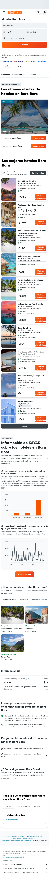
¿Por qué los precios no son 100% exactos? (20, 872)
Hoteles (22, 836)
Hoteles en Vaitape (12, 820)
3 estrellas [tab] (24, 599)
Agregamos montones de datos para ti (18, 868)
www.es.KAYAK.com (11, 836)
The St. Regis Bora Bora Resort (31, 280)
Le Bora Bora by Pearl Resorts (30, 304)
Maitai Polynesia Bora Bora (29, 256)
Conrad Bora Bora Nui (27, 181)
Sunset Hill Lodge (25, 401)
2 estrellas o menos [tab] (39, 599)
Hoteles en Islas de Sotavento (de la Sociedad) (16, 840)
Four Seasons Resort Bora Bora (31, 352)
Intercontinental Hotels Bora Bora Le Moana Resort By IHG (32, 231)
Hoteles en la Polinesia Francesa (23, 838)
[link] (24, 574)
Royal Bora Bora (24, 328)
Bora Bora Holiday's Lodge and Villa (31, 377)
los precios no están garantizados (13, 857)
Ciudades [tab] (8, 806)
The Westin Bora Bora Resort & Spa (31, 206)
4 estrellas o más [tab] (9, 599)
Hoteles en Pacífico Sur (34, 836)
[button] (3, 12)
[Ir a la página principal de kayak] (15, 12)
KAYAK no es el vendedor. (13, 864)
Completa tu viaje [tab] (23, 806)
